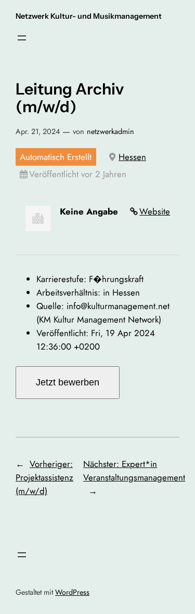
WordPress (72, 592)
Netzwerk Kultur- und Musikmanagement (89, 16)
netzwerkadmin (110, 131)
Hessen (132, 157)
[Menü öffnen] (22, 38)
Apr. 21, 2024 (38, 131)
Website (154, 211)
